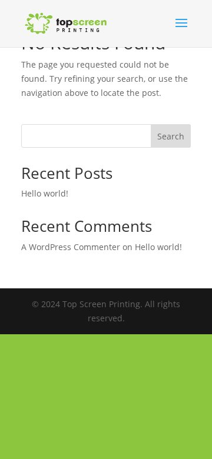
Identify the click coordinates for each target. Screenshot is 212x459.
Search (170, 136)
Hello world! (44, 193)
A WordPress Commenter (70, 246)
